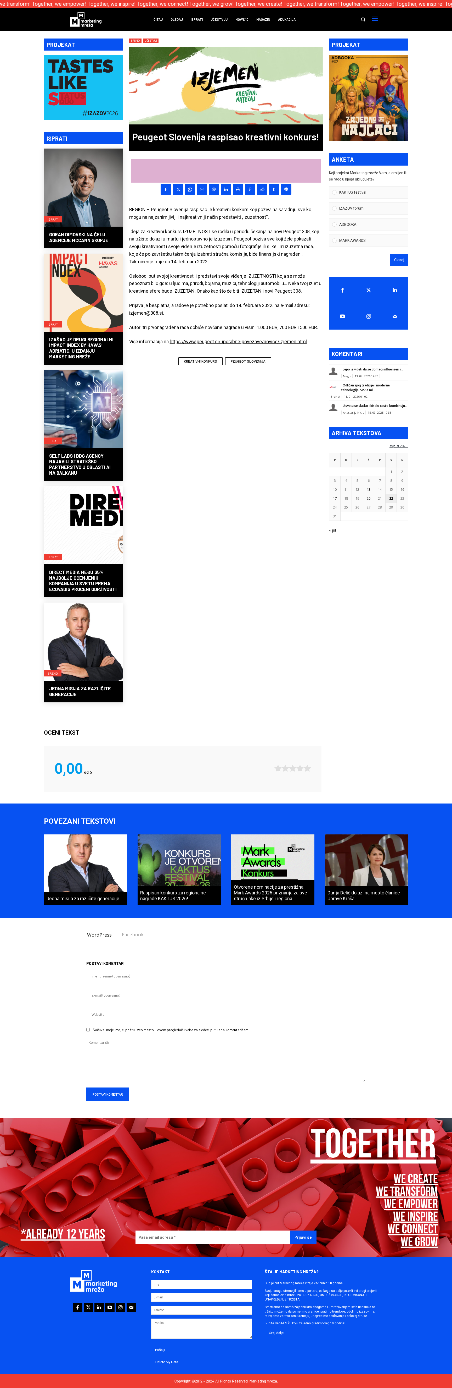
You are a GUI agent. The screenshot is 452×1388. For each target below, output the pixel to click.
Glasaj (399, 260)
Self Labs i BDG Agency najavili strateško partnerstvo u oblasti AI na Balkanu (80, 464)
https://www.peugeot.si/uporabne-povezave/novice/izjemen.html (238, 341)
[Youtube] (342, 316)
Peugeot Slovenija (248, 361)
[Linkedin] (226, 189)
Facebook (133, 934)
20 (368, 498)
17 (335, 498)
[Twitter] (368, 290)
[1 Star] (278, 768)
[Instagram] (368, 316)
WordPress (99, 935)
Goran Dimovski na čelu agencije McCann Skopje (78, 237)
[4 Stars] (300, 768)
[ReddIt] (262, 189)
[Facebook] (166, 189)
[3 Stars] (292, 768)
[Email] (202, 189)
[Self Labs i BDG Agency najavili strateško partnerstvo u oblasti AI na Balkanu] (83, 409)
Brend (53, 673)
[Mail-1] (395, 316)
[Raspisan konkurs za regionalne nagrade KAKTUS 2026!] (179, 869)
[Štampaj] (238, 189)
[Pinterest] (250, 189)
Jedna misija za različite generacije (80, 691)
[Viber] (214, 189)
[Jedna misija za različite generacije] (83, 642)
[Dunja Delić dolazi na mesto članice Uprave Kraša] (366, 869)
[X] (178, 189)
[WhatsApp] (190, 189)
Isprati (53, 219)
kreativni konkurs (200, 361)
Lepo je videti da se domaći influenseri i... (373, 369)
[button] (363, 19)
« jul (332, 530)
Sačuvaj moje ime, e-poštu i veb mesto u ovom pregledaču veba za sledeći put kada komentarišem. (171, 1030)
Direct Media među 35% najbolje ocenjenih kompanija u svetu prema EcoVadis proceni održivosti (83, 580)
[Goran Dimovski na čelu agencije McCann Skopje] (83, 188)
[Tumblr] (274, 189)
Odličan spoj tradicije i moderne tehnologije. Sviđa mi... (365, 387)
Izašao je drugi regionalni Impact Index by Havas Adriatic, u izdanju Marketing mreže (81, 348)
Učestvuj (150, 40)
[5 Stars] (307, 768)
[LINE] (286, 189)
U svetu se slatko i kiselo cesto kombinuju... (375, 405)
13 (368, 489)
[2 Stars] (285, 768)
